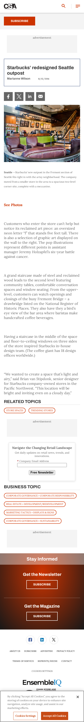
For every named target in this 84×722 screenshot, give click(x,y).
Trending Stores (42, 410)
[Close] (77, 697)
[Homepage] (10, 6)
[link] (8, 96)
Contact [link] (66, 661)
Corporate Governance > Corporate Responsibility (40, 495)
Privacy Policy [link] (66, 651)
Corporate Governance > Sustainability (32, 520)
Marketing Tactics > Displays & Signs (30, 512)
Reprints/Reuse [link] (47, 661)
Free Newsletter (42, 472)
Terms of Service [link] (23, 661)
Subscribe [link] (30, 651)
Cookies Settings (42, 671)
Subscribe (19, 21)
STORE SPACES (14, 410)
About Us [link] (15, 651)
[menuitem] (8, 96)
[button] (77, 6)
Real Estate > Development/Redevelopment (34, 504)
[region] (42, 706)
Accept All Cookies (54, 715)
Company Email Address (33, 461)
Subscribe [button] (42, 584)
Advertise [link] (46, 651)
